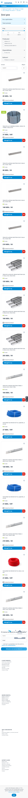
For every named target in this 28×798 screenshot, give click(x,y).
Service (3, 768)
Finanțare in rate (5, 762)
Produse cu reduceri (9, 59)
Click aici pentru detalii (14, 792)
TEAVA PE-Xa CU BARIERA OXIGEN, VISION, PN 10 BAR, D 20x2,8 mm (14, 126)
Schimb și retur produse (6, 765)
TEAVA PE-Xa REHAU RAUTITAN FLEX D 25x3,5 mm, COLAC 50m (14, 201)
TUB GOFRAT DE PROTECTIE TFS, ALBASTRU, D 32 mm (14, 423)
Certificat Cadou (5, 735)
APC (2, 731)
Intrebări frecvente (5, 766)
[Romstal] (8, 2)
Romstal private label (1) (10, 45)
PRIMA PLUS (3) (8, 43)
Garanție (3, 667)
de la (8, 34)
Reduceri (5, 57)
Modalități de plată (5, 664)
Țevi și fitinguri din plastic (9, 10)
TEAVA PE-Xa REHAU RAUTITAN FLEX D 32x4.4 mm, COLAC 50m (14, 238)
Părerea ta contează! (6, 764)
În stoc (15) (7, 52)
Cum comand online (6, 663)
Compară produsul (9, 100)
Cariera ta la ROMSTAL (6, 701)
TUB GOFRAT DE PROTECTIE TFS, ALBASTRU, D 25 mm (14, 497)
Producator (6, 39)
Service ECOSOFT (5, 769)
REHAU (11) (7, 41)
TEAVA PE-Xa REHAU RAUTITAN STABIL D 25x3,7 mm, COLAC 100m (12, 534)
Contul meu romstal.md (6, 661)
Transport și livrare (5, 666)
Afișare (23, 64)
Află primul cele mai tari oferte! (13, 649)
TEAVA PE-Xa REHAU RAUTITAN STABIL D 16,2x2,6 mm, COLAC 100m (12, 386)
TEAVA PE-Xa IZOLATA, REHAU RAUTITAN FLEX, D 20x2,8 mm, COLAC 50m (14, 312)
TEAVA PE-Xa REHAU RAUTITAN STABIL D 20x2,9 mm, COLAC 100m (12, 460)
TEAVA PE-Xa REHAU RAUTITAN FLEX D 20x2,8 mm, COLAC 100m (14, 164)
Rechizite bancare (5, 703)
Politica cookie (4, 733)
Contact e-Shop (5, 670)
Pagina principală (7, 9)
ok (14, 795)
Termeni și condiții (5, 668)
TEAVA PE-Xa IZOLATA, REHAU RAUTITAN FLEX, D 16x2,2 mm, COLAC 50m (14, 275)
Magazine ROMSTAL (6, 700)
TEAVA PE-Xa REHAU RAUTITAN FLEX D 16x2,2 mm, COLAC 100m (14, 89)
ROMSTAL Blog (5, 699)
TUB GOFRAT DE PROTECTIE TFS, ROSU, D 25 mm (13, 571)
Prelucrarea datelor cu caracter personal (10, 732)
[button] (26, 2)
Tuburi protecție (7, 23)
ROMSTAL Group (5, 697)
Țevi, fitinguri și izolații (18, 9)
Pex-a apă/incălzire (7, 19)
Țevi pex (19, 10)
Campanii (4, 704)
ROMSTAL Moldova (5, 696)
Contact (3, 771)
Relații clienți (4, 761)
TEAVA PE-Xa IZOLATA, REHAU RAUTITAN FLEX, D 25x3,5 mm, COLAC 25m (14, 349)
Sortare (3, 64)
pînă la (19, 34)
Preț (4, 28)
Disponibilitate (7, 50)
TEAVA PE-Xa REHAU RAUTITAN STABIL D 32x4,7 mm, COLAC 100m (12, 608)
